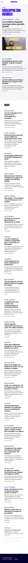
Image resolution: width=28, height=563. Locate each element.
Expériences (7, 259)
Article (17, 19)
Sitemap (16, 559)
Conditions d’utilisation (7, 559)
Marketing (7, 236)
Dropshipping (8, 153)
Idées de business (7, 59)
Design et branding (7, 19)
